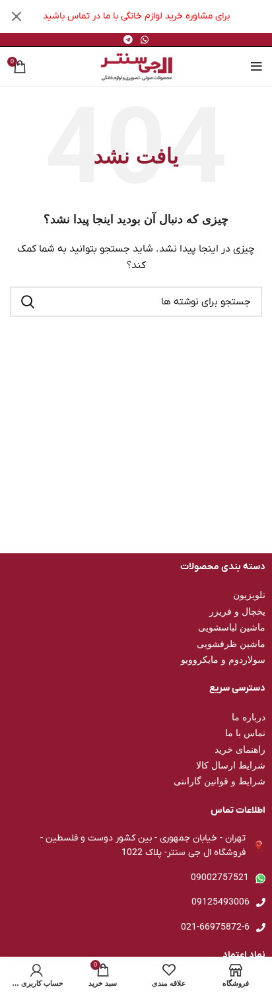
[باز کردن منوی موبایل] (256, 66)
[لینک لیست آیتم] (136, 878)
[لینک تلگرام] (128, 39)
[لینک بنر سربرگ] (156, 16)
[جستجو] (27, 302)
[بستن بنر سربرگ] (16, 16)
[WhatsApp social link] (145, 39)
